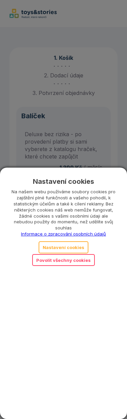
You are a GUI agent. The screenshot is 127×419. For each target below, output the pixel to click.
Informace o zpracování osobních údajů (63, 234)
